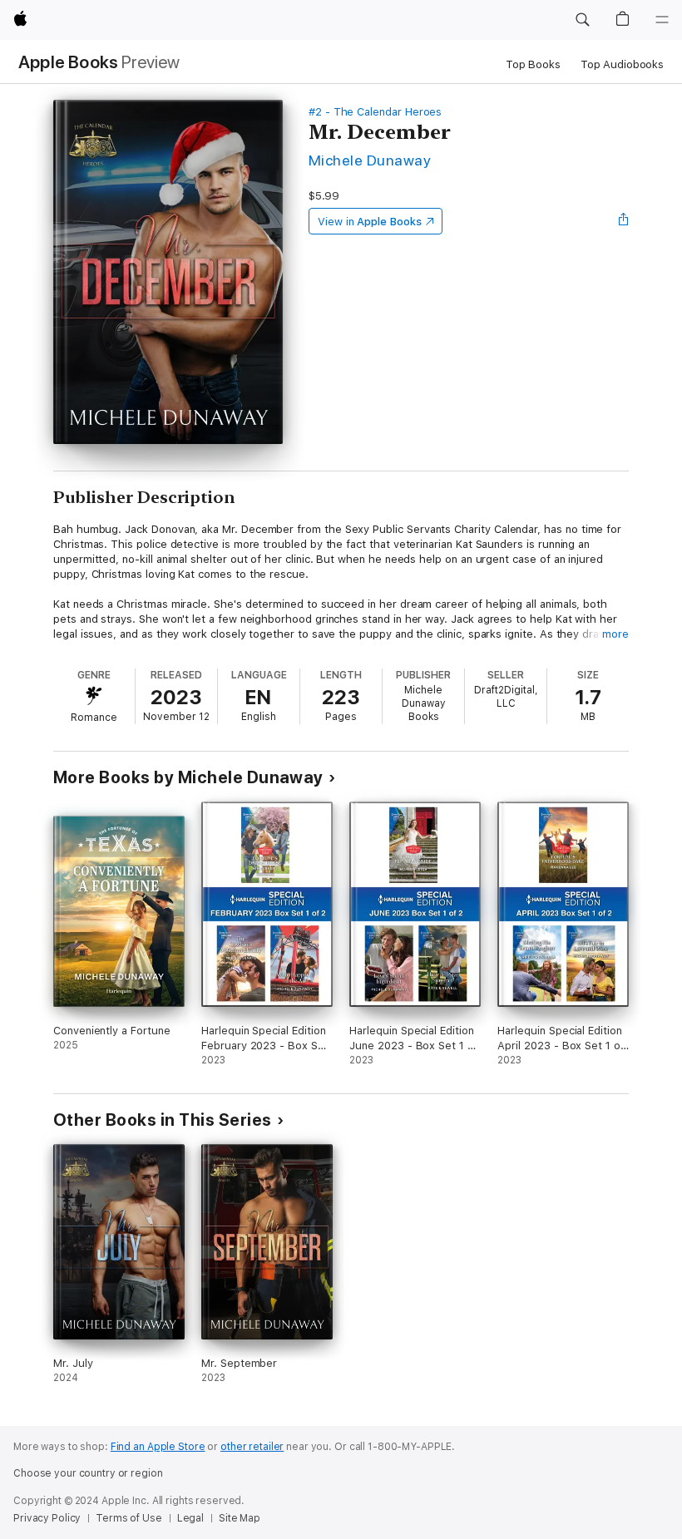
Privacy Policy (47, 1518)
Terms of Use (129, 1518)
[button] (582, 20)
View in (370, 221)
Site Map (239, 1518)
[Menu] (662, 20)
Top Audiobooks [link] (622, 64)
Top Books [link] (533, 64)
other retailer (252, 1447)
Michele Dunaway (370, 160)
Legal (190, 1518)
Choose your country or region (88, 1473)
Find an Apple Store (158, 1447)
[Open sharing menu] (624, 221)
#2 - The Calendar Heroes (375, 112)
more (615, 634)
